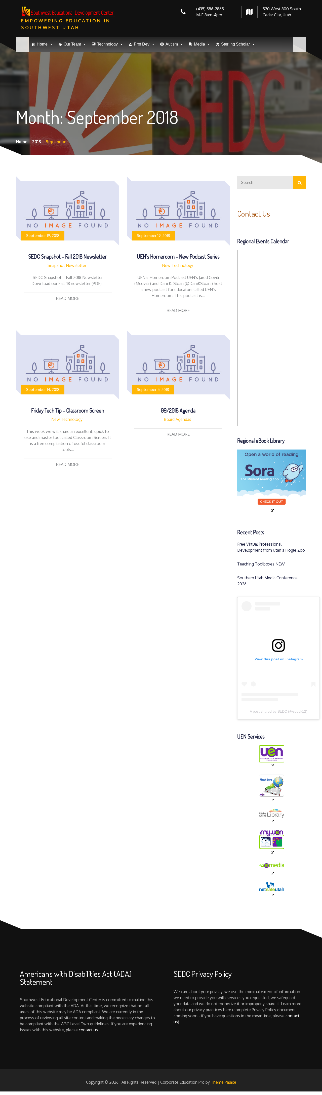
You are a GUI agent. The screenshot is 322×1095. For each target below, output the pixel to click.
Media (199, 44)
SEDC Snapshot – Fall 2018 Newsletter (67, 256)
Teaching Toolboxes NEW (261, 563)
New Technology (177, 265)
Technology (107, 44)
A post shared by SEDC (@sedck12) (278, 711)
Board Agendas (177, 419)
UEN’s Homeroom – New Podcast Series (178, 256)
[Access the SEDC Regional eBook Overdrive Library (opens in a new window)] (271, 481)
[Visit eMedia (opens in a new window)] (271, 868)
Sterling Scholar (235, 44)
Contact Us (253, 213)
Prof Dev (141, 44)
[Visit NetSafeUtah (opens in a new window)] (271, 889)
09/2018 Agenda (178, 410)
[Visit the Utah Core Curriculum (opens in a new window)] (271, 788)
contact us (88, 1029)
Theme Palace (223, 1082)
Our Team (72, 44)
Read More (67, 298)
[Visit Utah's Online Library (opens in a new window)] (271, 816)
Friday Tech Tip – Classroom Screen (67, 410)
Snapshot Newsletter (67, 265)
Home (42, 44)
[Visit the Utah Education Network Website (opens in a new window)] (271, 756)
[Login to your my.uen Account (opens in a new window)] (271, 842)
